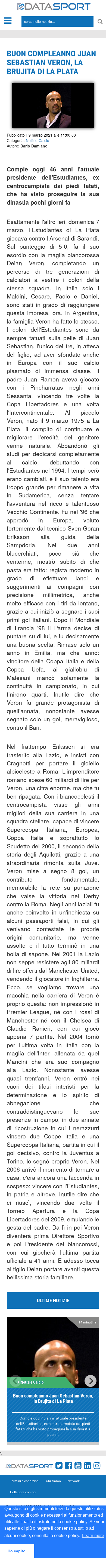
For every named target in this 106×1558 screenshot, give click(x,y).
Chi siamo (53, 1481)
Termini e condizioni (24, 1481)
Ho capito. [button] (17, 1551)
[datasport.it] (53, 6)
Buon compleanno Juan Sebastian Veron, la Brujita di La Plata (53, 1398)
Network (73, 1481)
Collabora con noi (23, 1492)
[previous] (15, 1381)
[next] (90, 1381)
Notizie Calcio (37, 140)
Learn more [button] (93, 1535)
